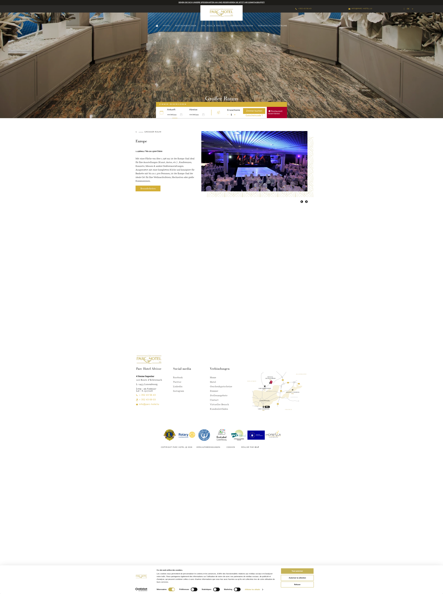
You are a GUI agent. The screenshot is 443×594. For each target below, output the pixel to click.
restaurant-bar (185, 26)
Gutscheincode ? (254, 115)
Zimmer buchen (254, 111)
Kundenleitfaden (219, 408)
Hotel (167, 26)
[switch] (194, 589)
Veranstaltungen (241, 26)
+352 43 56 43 (305, 8)
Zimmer (214, 390)
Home (213, 377)
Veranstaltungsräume (272, 26)
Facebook (178, 377)
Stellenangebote (218, 395)
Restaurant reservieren (275, 112)
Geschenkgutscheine (221, 386)
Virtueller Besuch (219, 404)
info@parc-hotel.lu (362, 8)
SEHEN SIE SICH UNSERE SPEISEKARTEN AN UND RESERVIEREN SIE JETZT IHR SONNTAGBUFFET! (221, 2)
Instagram (178, 390)
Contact (214, 399)
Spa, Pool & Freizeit (213, 26)
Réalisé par (250, 447)
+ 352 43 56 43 (147, 395)
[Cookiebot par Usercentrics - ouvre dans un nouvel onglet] (141, 589)
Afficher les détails (252, 589)
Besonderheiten (148, 188)
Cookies (231, 447)
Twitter (177, 381)
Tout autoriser (297, 571)
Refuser (297, 584)
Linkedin (178, 386)
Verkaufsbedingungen (208, 447)
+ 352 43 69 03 (147, 400)
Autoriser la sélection (297, 578)
